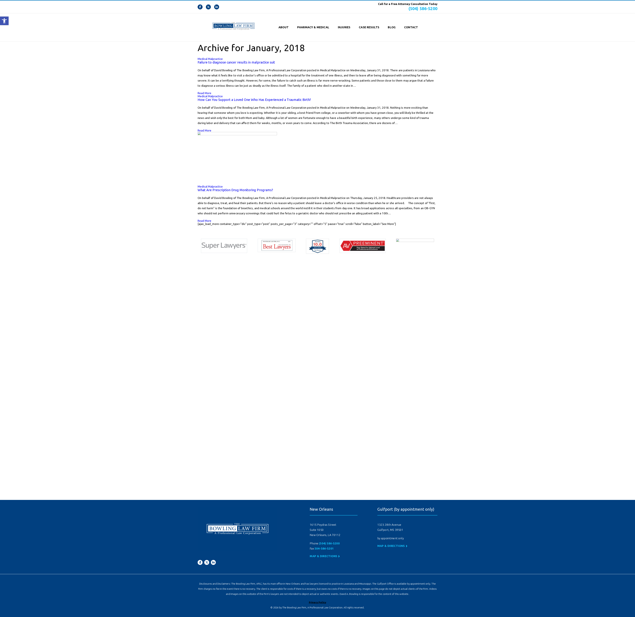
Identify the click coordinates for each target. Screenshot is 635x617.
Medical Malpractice (210, 58)
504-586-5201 (324, 548)
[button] (4, 21)
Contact (411, 27)
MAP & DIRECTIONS (323, 556)
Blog (392, 27)
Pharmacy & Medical (313, 27)
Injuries (344, 27)
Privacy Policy (317, 602)
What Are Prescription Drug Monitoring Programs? (235, 190)
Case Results (369, 27)
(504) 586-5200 (422, 8)
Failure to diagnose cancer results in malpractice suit (236, 62)
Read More (204, 93)
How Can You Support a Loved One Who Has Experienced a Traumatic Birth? (254, 100)
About (283, 27)
